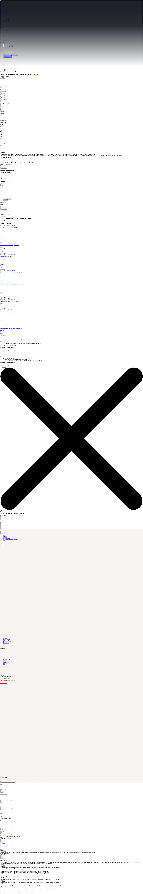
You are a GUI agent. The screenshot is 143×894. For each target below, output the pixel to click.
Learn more (11, 211)
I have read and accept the (11, 836)
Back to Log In (3, 851)
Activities (4, 62)
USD (6, 4)
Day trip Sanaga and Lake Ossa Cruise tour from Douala (11, 272)
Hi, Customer (5, 13)
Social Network (5, 663)
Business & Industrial (6, 639)
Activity (10, 44)
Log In (11, 838)
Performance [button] (2, 880)
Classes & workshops (6, 640)
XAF (4, 2)
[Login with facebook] (0, 798)
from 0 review (2, 78)
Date (1, 203)
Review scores (3, 198)
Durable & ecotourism (7, 641)
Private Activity (35, 74)
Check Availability (3, 70)
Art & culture (5, 638)
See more (2, 101)
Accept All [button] (8, 853)
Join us (11, 56)
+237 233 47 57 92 (5, 350)
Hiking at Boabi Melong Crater (6, 256)
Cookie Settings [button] (3, 853)
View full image (3, 88)
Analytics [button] (2, 883)
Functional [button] (2, 877)
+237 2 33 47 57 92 (3, 683)
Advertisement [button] (3, 886)
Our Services (12, 53)
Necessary (3, 865)
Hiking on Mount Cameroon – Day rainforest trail (9, 245)
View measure (2, 143)
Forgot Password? (3, 794)
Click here (13, 680)
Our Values (12, 52)
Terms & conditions (13, 54)
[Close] (1, 784)
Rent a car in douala (6, 650)
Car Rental (11, 46)
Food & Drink (5, 642)
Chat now (3, 351)
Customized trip (5, 63)
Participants (2, 166)
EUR (6, 3)
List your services (6, 662)
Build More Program (6, 64)
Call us (4, 39)
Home (4, 66)
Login (4, 11)
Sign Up (4, 12)
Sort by (1, 199)
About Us (11, 51)
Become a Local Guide (7, 659)
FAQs (4, 660)
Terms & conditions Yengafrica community (10, 55)
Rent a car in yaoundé (6, 651)
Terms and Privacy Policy (15, 836)
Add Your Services (6, 10)
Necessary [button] (2, 864)
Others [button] (1, 889)
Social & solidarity (6, 643)
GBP (6, 5)
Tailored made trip (12, 45)
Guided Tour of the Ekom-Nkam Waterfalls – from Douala (11, 227)
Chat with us (5, 40)
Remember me (4, 793)
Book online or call (5, 214)
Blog (3, 661)
